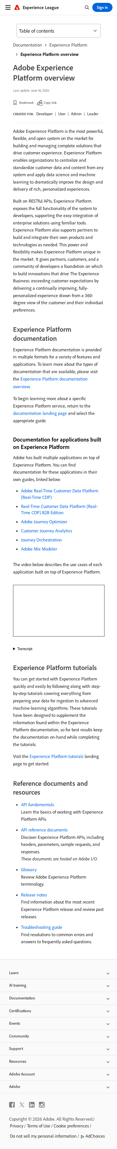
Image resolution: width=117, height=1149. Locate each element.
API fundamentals (37, 804)
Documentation (27, 45)
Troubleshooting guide (41, 927)
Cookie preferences (71, 1126)
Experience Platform (68, 45)
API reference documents (44, 830)
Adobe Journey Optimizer (44, 521)
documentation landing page (40, 413)
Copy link (50, 102)
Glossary (29, 869)
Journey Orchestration (41, 540)
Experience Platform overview (49, 54)
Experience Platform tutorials (56, 756)
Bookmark (26, 102)
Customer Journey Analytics (46, 530)
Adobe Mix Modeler (39, 549)
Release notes (34, 895)
